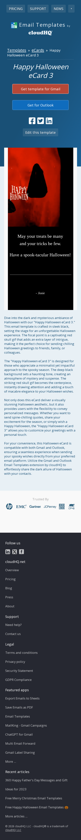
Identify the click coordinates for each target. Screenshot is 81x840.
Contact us (13, 634)
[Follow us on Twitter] (14, 551)
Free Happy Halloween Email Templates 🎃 (36, 807)
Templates (16, 50)
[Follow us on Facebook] (21, 551)
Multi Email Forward (20, 743)
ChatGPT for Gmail (19, 734)
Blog (8, 588)
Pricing (16, 8)
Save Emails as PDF (19, 707)
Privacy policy (15, 661)
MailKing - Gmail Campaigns (26, 725)
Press (9, 597)
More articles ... (16, 816)
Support (38, 8)
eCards (38, 50)
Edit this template (40, 132)
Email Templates (17, 716)
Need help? (13, 625)
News (58, 8)
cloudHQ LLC (13, 830)
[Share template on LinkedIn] (49, 121)
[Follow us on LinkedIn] (7, 551)
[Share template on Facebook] (32, 121)
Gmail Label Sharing (20, 752)
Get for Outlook (40, 105)
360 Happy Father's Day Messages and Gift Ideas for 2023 (36, 784)
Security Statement (19, 670)
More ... (10, 761)
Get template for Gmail (40, 89)
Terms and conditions (21, 652)
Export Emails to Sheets (22, 698)
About (9, 606)
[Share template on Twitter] (40, 121)
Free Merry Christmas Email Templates (33, 798)
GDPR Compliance (18, 679)
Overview (12, 570)
